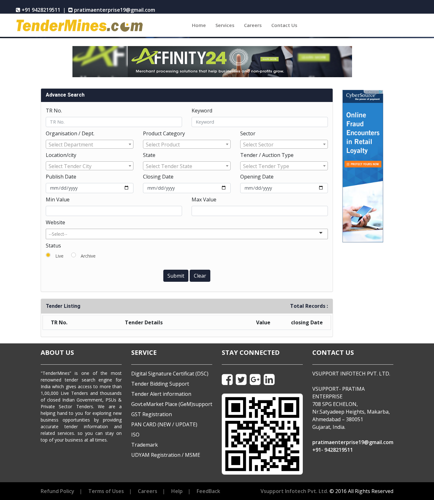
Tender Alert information (161, 393)
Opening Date (257, 176)
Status (53, 245)
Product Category (164, 133)
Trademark (144, 444)
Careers (253, 25)
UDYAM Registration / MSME (165, 454)
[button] (187, 234)
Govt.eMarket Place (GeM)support (171, 404)
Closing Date (158, 176)
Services (224, 25)
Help (177, 491)
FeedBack (208, 491)
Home (201, 25)
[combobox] (89, 144)
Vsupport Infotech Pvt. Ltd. (294, 491)
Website (55, 222)
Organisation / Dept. (70, 133)
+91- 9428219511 (332, 449)
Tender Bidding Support (160, 383)
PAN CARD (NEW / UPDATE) (164, 424)
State (149, 155)
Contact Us (284, 25)
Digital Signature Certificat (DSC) (169, 373)
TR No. (54, 110)
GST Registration (151, 414)
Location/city (61, 155)
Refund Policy (57, 491)
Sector (247, 133)
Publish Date (61, 176)
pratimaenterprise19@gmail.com (352, 442)
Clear (200, 275)
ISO (135, 434)
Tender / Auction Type (267, 155)
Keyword (202, 110)
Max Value (204, 199)
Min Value (58, 199)
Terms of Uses (106, 491)
